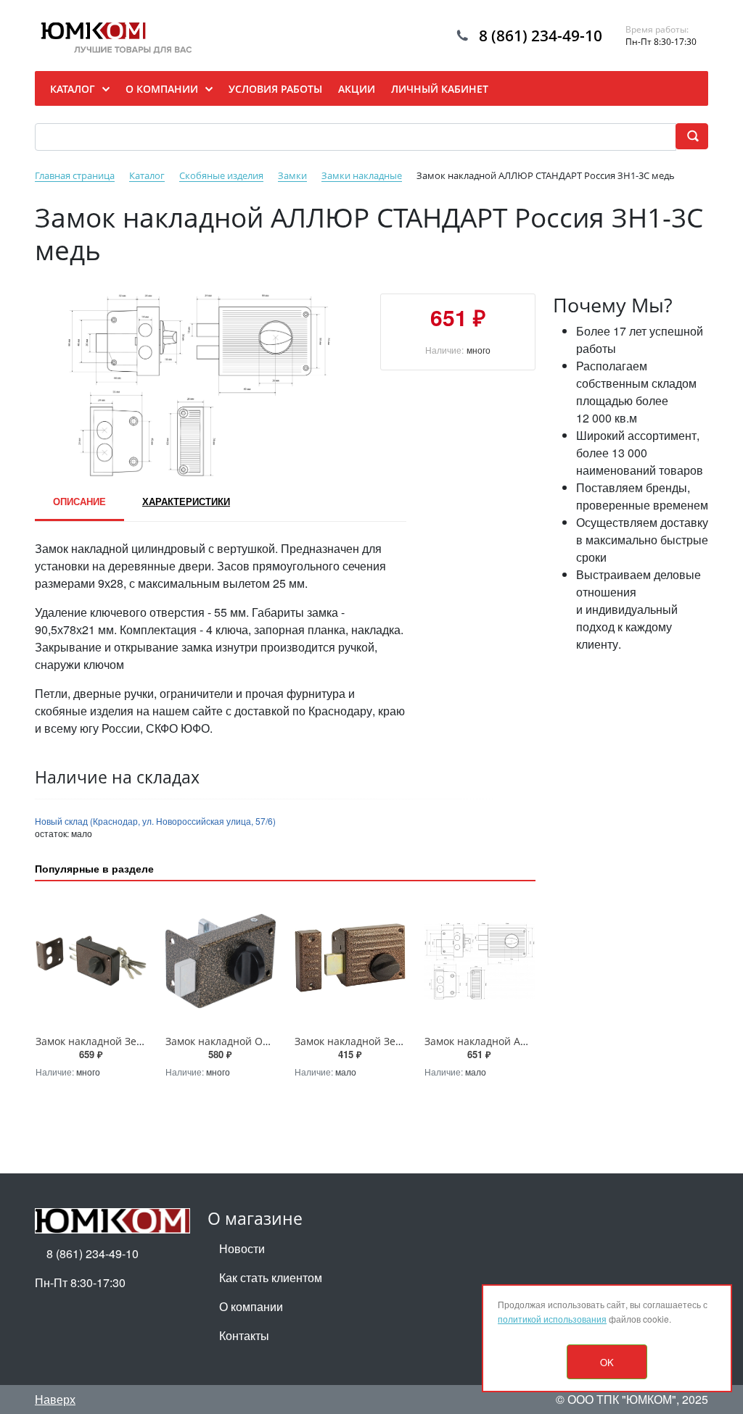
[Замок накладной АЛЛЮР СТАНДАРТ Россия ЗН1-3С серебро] (479, 961)
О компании (251, 1306)
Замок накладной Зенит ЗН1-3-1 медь (129, 1041)
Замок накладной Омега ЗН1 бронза (255, 1041)
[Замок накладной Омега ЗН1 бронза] (220, 961)
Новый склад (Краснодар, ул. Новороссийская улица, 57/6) (155, 821)
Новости (242, 1248)
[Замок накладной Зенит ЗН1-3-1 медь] (91, 961)
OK (607, 1362)
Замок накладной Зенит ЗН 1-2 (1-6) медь (397, 1041)
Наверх (55, 1399)
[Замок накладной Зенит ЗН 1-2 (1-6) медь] (350, 961)
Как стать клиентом (270, 1277)
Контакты (244, 1335)
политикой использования (552, 1319)
